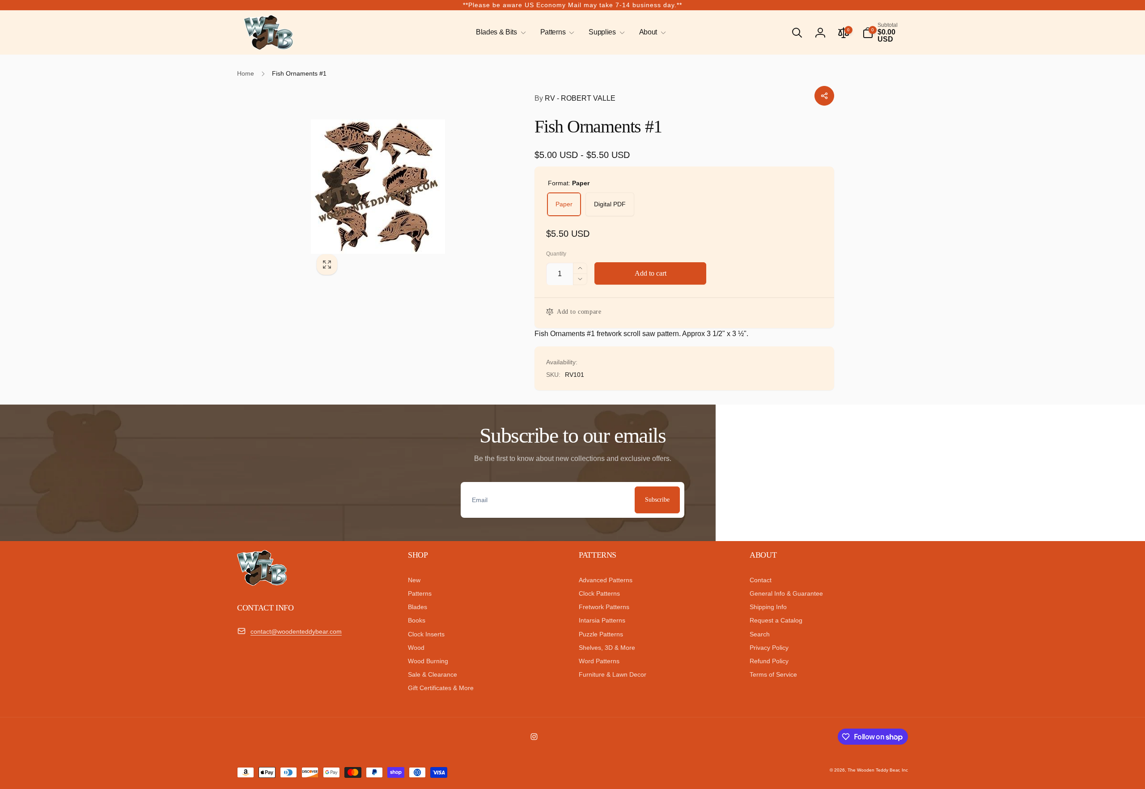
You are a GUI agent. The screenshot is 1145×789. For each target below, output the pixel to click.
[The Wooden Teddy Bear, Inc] (262, 583)
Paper (564, 204)
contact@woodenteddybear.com (296, 631)
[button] (499, 32)
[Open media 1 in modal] (405, 187)
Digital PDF (610, 204)
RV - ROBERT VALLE (574, 98)
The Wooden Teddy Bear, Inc (878, 770)
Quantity (556, 254)
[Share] (824, 96)
